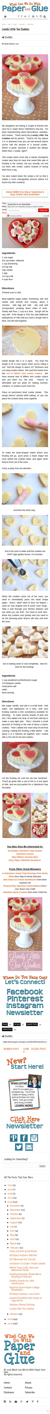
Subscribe (30, 1392)
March (13, 1244)
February (15, 1248)
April (12, 1239)
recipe (15, 24)
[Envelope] (33, 17)
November (15, 1210)
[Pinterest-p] (21, 17)
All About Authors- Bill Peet (23, 1255)
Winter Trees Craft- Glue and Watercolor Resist (24, 1269)
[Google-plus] (29, 17)
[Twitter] (25, 17)
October (14, 1214)
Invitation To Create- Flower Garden (27, 1264)
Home (3, 24)
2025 (10, 1185)
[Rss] (37, 17)
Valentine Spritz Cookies (15, 892)
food (9, 24)
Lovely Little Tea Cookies (22, 1309)
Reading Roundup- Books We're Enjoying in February (25, 1275)
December (15, 1206)
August (14, 1223)
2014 (10, 1324)
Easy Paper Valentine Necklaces (25, 860)
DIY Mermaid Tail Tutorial (22, 1259)
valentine (22, 24)
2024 (10, 1189)
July (12, 1227)
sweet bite (30, 24)
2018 (10, 1194)
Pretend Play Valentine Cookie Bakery (22, 886)
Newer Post (11, 1049)
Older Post (38, 1049)
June (12, 1231)
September (16, 1218)
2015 (10, 1319)
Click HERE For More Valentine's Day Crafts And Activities (25, 193)
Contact (8, 1388)
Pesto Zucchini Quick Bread (23, 1251)
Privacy (28, 1388)
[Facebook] (18, 17)
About (28, 1383)
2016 (10, 1202)
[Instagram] (41, 17)
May (12, 1235)
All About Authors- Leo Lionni (24, 1294)
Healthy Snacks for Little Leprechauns (22, 1282)
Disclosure (9, 1392)
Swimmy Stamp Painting (22, 1305)
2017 (10, 1198)
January (14, 1314)
